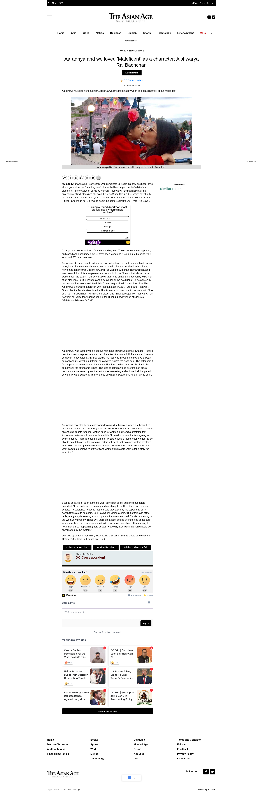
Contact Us (183, 758)
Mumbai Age (141, 744)
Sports (147, 33)
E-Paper (181, 744)
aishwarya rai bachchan (77, 547)
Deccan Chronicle (57, 744)
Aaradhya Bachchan (105, 547)
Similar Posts (170, 189)
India (73, 33)
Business (115, 33)
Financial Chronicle (58, 754)
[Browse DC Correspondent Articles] (68, 557)
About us (139, 754)
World (86, 33)
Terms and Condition (189, 739)
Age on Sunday (206, 3)
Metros (100, 33)
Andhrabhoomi (56, 749)
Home (60, 33)
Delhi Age (139, 739)
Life (136, 758)
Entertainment (185, 33)
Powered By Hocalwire (206, 790)
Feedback (183, 749)
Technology (164, 33)
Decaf (137, 749)
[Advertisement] (107, 325)
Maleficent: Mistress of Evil (135, 547)
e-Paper (195, 3)
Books (94, 739)
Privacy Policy (185, 754)
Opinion (132, 33)
